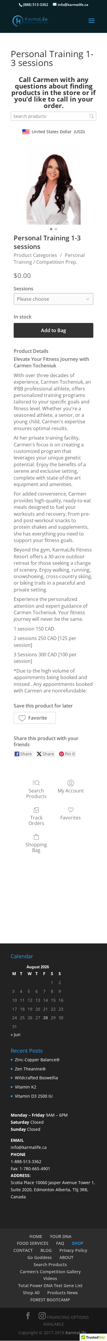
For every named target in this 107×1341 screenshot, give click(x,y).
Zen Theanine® (30, 1069)
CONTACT (23, 1250)
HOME (35, 1236)
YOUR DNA (60, 1236)
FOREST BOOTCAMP (50, 1300)
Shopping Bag (36, 847)
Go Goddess (39, 1257)
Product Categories (35, 255)
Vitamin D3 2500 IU (34, 1096)
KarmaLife (76, 1332)
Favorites (70, 817)
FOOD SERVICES (32, 1243)
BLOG (46, 1250)
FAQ (60, 1243)
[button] (35, 718)
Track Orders (36, 820)
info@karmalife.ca (29, 1147)
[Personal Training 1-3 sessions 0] (53, 185)
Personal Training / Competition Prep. (49, 258)
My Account (71, 790)
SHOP (78, 1243)
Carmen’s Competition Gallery (50, 1271)
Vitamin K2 (25, 1087)
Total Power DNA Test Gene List (50, 1285)
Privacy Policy (73, 1250)
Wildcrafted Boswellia (36, 1077)
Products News (62, 1292)
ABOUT (66, 1257)
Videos (50, 1278)
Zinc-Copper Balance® (37, 1059)
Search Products (36, 793)
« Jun (16, 1034)
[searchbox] (53, 116)
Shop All (31, 1292)
